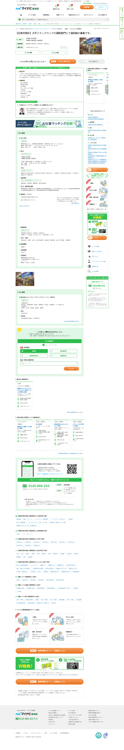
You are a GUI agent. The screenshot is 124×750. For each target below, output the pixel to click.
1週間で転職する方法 (93, 719)
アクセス (64, 47)
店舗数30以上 (25, 300)
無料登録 (86, 7)
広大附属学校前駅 (21, 603)
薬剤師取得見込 (34, 355)
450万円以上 (45, 542)
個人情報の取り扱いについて (56, 717)
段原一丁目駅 (20, 599)
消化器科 (76, 553)
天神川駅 (53, 603)
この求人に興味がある (61, 61)
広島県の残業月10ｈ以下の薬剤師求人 (97, 149)
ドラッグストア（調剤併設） (42, 519)
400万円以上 (37, 542)
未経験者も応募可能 (38, 568)
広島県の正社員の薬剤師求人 (95, 124)
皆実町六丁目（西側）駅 (43, 603)
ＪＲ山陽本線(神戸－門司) (63, 588)
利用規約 (51, 719)
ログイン (101, 7)
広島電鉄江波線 (30, 588)
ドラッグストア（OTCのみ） (58, 519)
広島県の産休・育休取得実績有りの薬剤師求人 (97, 156)
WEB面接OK (76, 571)
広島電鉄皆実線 (40, 588)
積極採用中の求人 (66, 571)
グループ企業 (53, 733)
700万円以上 (28, 545)
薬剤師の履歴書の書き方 (94, 712)
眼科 (38, 553)
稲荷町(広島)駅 (29, 599)
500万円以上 (54, 542)
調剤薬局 (19, 519)
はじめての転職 (92, 715)
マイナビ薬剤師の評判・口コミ (96, 721)
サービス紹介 (32, 15)
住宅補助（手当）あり (27, 170)
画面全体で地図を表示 (24, 206)
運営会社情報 (71, 724)
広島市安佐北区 (60, 580)
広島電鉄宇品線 (20, 588)
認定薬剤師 (63, 351)
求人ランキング (88, 15)
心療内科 (62, 553)
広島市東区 (33, 580)
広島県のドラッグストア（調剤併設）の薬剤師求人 (97, 138)
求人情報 (29, 52)
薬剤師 (34, 351)
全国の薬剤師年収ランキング (95, 717)
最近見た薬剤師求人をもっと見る (74, 412)
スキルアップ (38, 180)
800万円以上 (37, 545)
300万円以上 (20, 542)
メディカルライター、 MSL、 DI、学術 (37, 522)
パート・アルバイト (27, 534)
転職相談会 (46, 15)
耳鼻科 (33, 553)
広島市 (18, 580)
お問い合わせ (52, 721)
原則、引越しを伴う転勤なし (24, 568)
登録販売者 (63, 355)
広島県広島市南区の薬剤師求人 (96, 119)
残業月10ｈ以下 (25, 230)
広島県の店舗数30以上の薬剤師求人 (97, 161)
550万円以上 (63, 542)
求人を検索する (102, 15)
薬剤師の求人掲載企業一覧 (75, 721)
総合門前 (33, 571)
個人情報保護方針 (64, 733)
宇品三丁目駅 (44, 599)
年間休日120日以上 (71, 565)
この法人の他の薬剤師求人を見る (71, 321)
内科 (18, 553)
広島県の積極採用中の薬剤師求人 (97, 163)
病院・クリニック (27, 519)
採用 (46, 733)
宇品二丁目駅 (53, 599)
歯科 (24, 557)
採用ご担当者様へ (87, 3)
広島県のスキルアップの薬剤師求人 (97, 159)
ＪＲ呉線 (19, 591)
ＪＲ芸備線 (75, 588)
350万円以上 (28, 542)
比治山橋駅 (78, 599)
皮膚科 (27, 553)
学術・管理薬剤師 (21, 522)
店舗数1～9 (43, 565)
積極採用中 (24, 141)
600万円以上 (71, 542)
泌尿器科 (30, 557)
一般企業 (70, 519)
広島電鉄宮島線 (51, 588)
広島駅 (37, 599)
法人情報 (56, 52)
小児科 (49, 553)
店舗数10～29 (51, 565)
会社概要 (18, 733)
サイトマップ (52, 724)
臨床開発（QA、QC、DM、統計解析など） (27, 525)
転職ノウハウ (60, 15)
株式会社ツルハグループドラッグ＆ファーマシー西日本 (42, 28)
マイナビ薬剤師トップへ (55, 710)
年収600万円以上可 (26, 154)
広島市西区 (41, 580)
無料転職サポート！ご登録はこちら (48, 651)
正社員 (18, 534)
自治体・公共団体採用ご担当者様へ (57, 715)
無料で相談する (75, 203)
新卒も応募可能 (49, 568)
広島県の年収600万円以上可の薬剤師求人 (97, 146)
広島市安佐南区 (50, 580)
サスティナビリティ (36, 733)
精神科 (43, 553)
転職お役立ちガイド (74, 15)
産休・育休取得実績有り (27, 180)
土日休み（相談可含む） (23, 571)
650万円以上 (20, 545)
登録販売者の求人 (54, 571)
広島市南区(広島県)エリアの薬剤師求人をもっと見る (70, 453)
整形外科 (55, 553)
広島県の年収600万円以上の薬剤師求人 (97, 131)
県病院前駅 (62, 599)
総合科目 (69, 553)
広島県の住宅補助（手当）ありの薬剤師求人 (97, 153)
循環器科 (19, 557)
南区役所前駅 (31, 603)
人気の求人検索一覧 (73, 719)
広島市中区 (25, 580)
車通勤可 (46, 571)
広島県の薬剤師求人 (93, 117)
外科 (22, 553)
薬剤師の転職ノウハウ (93, 710)
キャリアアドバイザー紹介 (75, 715)
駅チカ (39, 571)
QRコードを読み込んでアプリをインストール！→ (50, 474)
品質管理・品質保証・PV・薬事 (57, 522)
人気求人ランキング (73, 717)
